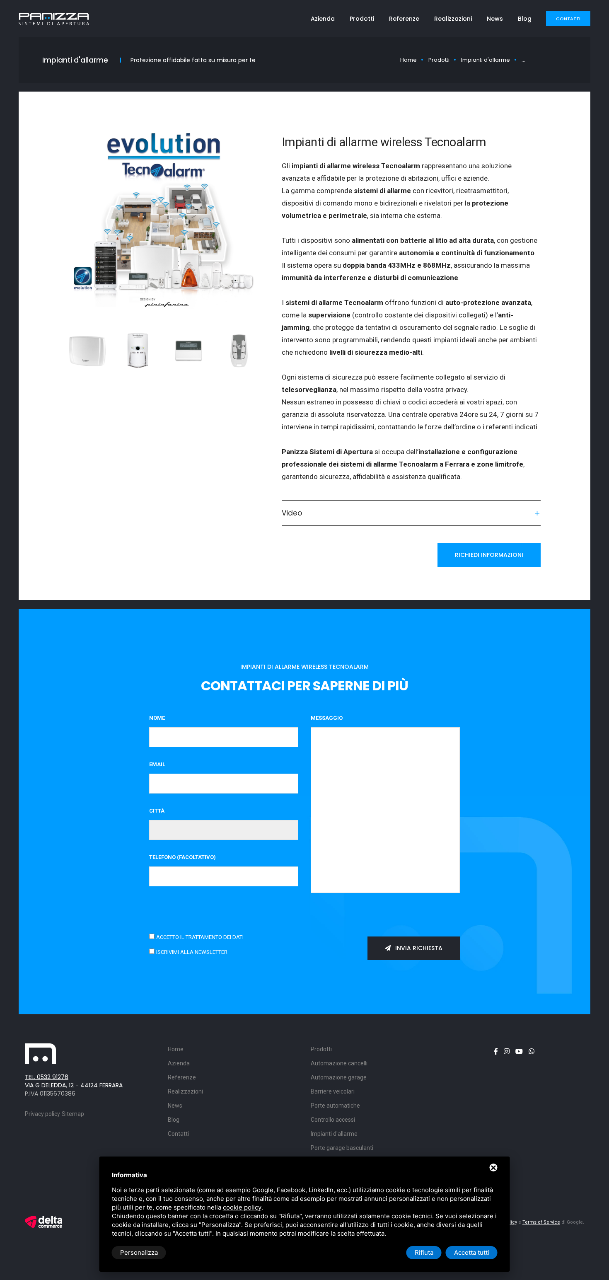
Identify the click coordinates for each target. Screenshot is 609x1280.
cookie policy (242, 1207)
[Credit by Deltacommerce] (43, 1221)
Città (156, 811)
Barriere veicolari (333, 1091)
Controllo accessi (333, 1119)
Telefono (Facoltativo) (182, 857)
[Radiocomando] (239, 351)
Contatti (568, 18)
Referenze (404, 19)
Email (157, 764)
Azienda (323, 19)
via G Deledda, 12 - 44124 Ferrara (74, 1085)
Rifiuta (424, 1252)
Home (408, 60)
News (495, 19)
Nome (157, 718)
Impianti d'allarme (485, 60)
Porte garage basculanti (342, 1147)
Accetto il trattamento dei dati (200, 937)
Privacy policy (42, 1114)
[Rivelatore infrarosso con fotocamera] (138, 351)
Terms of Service (541, 1222)
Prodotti (362, 19)
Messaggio (327, 718)
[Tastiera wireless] (188, 351)
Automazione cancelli (339, 1063)
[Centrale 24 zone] (87, 351)
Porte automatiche (335, 1105)
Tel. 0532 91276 (46, 1077)
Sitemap (73, 1114)
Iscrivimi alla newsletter (191, 952)
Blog (525, 19)
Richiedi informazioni (489, 555)
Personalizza (139, 1252)
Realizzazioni (453, 19)
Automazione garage (339, 1077)
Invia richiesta (418, 948)
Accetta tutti (471, 1252)
